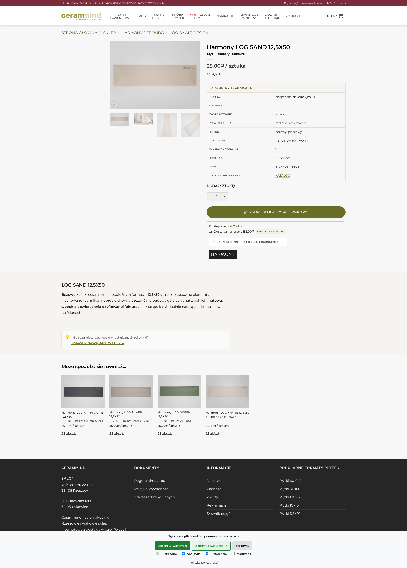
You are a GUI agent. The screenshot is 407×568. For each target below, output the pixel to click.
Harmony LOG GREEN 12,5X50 (175, 416)
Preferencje (218, 553)
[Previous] (117, 75)
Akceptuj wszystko (172, 545)
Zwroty (212, 497)
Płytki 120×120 (291, 497)
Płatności (214, 489)
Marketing (244, 553)
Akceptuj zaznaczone (211, 545)
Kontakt (293, 16)
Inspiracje (225, 16)
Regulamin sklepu (149, 481)
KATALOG (282, 175)
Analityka (194, 553)
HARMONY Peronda (142, 33)
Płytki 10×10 (289, 505)
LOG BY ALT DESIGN (189, 33)
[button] (335, 16)
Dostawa (214, 481)
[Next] (193, 75)
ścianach (74, 313)
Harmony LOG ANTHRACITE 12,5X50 (82, 417)
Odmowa (242, 545)
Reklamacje (217, 505)
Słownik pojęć (218, 514)
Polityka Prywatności (151, 489)
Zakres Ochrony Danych (154, 497)
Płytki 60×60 (290, 489)
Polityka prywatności (203, 562)
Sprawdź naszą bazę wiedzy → (97, 343)
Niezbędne (169, 553)
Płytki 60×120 (290, 481)
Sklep (142, 16)
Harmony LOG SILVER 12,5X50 (129, 416)
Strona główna (79, 33)
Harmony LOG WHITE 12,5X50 (227, 415)
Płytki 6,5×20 (290, 514)
